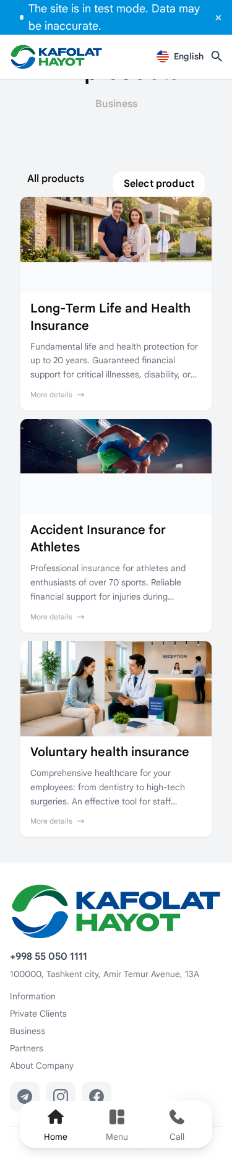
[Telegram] (25, 1096)
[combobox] (180, 56)
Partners (26, 1048)
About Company (42, 1065)
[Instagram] (60, 1096)
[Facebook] (96, 1096)
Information (33, 996)
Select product (159, 184)
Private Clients (38, 1013)
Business (27, 1030)
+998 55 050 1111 (48, 956)
